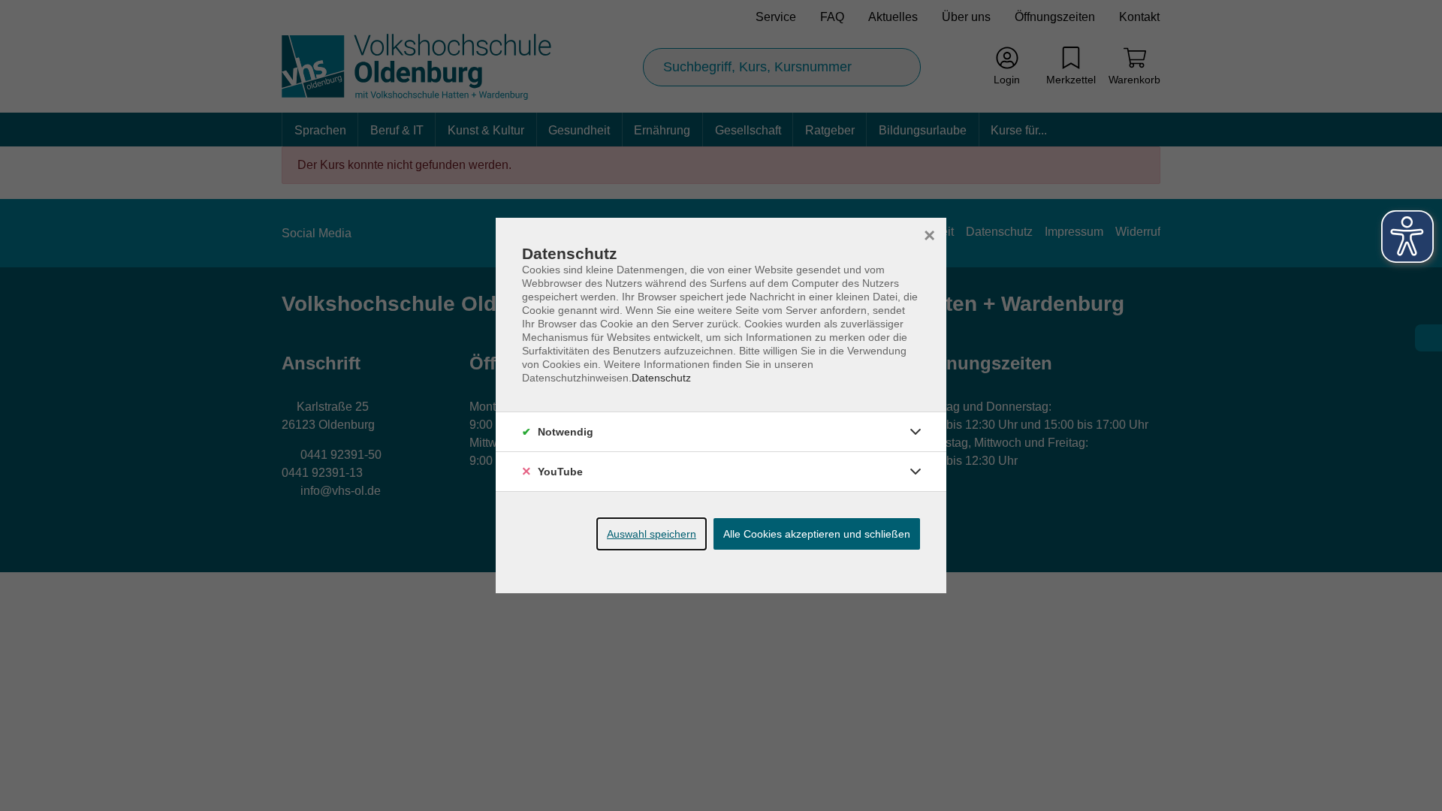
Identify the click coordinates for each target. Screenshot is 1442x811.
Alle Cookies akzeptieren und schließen (816, 534)
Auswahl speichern (651, 534)
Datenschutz (661, 378)
